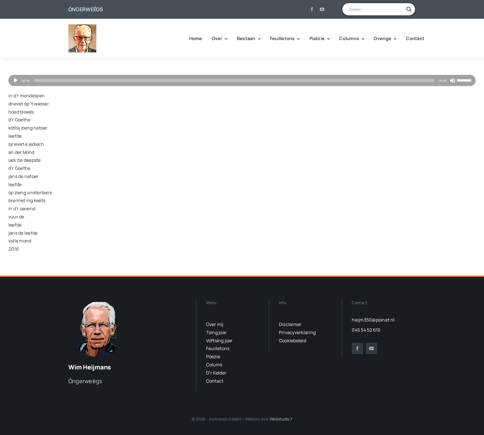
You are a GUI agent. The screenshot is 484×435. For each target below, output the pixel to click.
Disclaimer (290, 324)
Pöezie (213, 356)
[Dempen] (452, 80)
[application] (242, 80)
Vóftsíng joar (219, 340)
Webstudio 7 (281, 419)
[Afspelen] (15, 80)
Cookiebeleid (292, 340)
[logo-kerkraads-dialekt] (98, 302)
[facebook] (312, 9)
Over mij (215, 324)
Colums (214, 365)
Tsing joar (216, 332)
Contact (215, 381)
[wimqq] (82, 27)
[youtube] (322, 9)
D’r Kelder (216, 373)
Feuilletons (218, 348)
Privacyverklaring (297, 332)
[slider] (465, 80)
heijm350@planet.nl (373, 320)
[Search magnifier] (409, 9)
